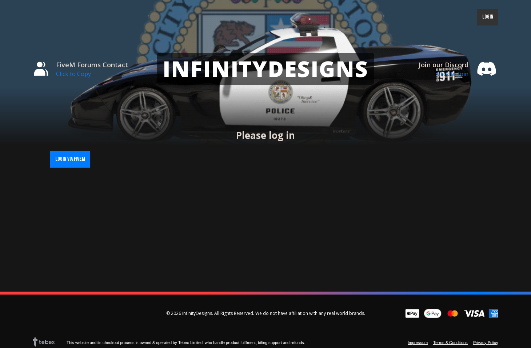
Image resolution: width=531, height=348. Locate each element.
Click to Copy (73, 74)
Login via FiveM (70, 159)
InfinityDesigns (265, 69)
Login (487, 16)
